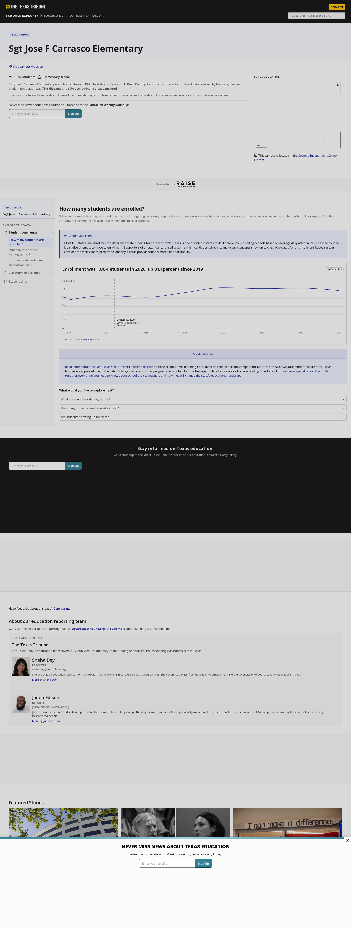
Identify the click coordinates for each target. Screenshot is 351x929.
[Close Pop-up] (347, 840)
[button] (175, 464)
